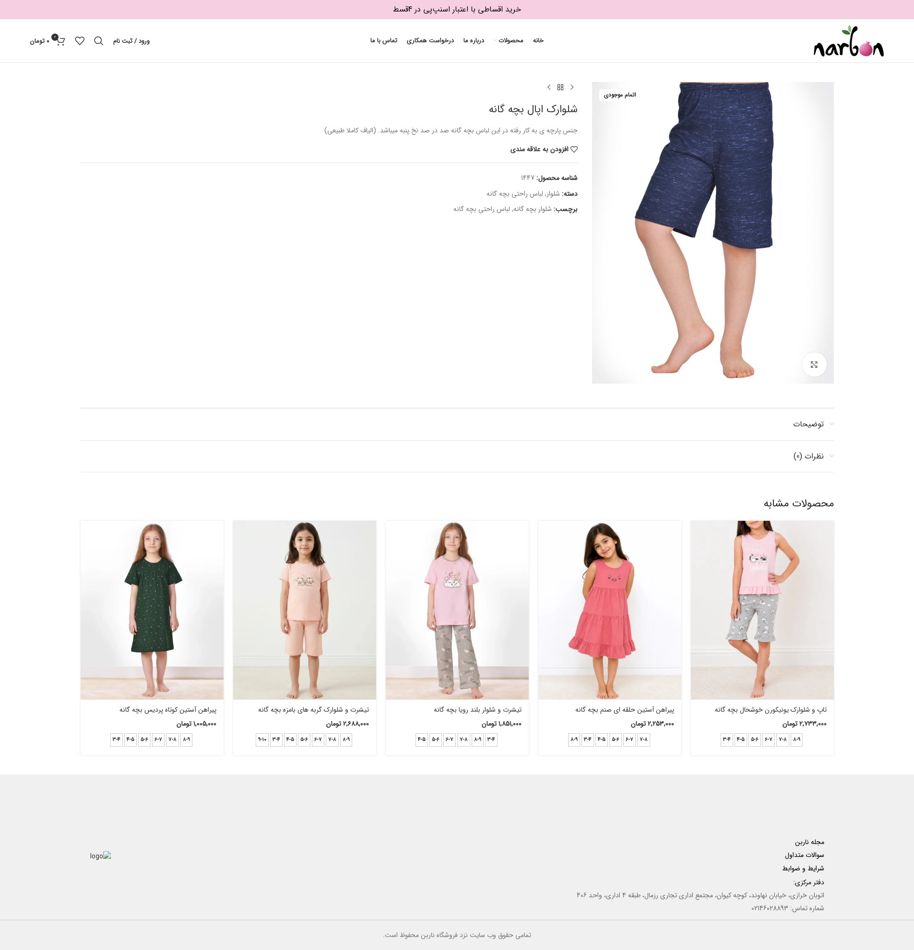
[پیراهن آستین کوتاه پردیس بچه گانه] (152, 610)
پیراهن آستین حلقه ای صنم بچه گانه (624, 709)
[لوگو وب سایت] (849, 40)
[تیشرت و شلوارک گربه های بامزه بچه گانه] (304, 610)
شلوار (553, 193)
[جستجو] (98, 40)
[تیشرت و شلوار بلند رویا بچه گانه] (457, 610)
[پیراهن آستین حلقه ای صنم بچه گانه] (609, 610)
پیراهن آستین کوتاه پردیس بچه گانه (167, 709)
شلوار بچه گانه (532, 209)
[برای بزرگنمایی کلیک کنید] (814, 364)
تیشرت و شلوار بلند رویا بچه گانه (478, 709)
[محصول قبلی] (572, 88)
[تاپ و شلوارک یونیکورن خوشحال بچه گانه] (762, 610)
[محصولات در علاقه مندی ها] (79, 40)
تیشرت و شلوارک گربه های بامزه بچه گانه (313, 709)
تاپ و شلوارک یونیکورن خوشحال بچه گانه (771, 709)
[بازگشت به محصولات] (560, 88)
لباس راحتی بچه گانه (515, 193)
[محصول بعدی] (549, 88)
